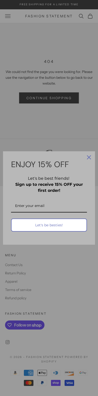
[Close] (89, 157)
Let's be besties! (49, 225)
